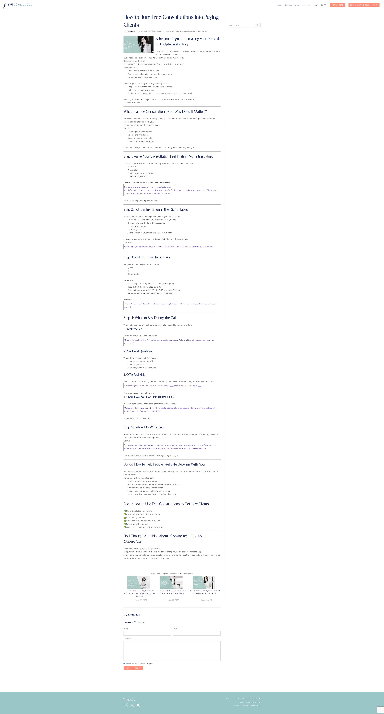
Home (279, 5)
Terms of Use (255, 702)
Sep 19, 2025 (173, 600)
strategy (192, 31)
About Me (306, 5)
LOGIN (323, 5)
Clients (180, 31)
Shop (297, 5)
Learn (316, 5)
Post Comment (133, 668)
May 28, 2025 (141, 600)
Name (126, 629)
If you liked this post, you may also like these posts (172, 574)
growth (186, 31)
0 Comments (203, 31)
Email (175, 629)
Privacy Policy (245, 702)
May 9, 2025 (206, 600)
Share (131, 31)
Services (288, 5)
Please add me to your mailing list (139, 664)
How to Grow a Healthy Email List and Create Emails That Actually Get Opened (139, 593)
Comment (128, 639)
